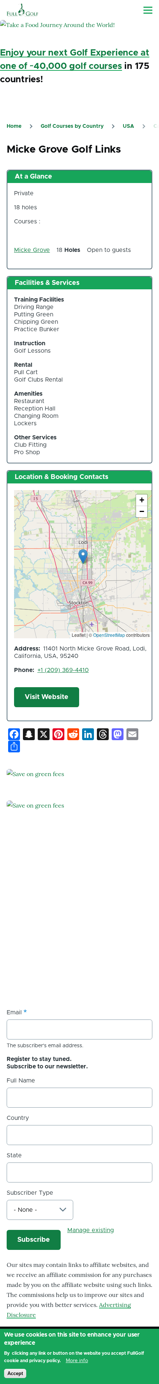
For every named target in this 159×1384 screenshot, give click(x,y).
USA (128, 126)
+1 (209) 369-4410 (63, 670)
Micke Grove (32, 250)
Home (14, 126)
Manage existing (90, 1230)
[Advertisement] (62, 946)
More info (77, 1360)
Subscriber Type (30, 1193)
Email (14, 1012)
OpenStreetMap (109, 635)
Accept (15, 1373)
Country (18, 1118)
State (14, 1155)
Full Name (21, 1081)
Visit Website (46, 697)
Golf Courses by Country (72, 126)
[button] (83, 556)
